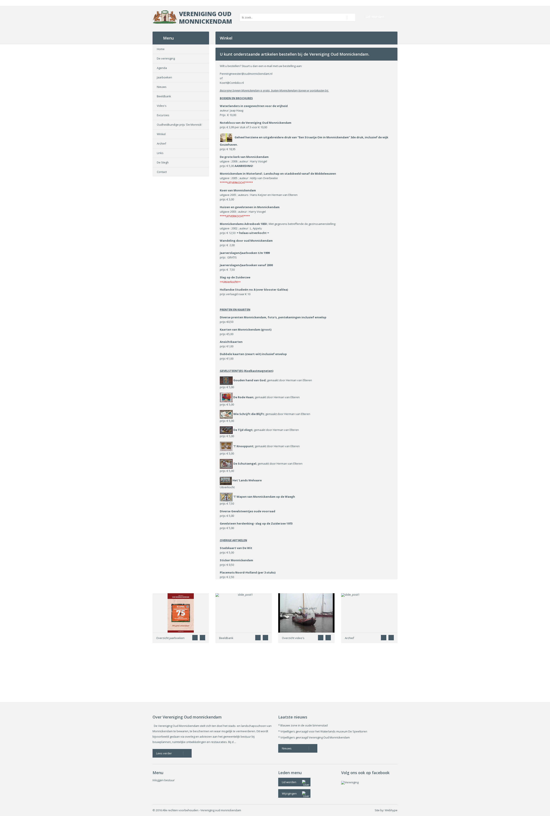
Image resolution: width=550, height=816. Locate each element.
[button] (202, 637)
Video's (162, 106)
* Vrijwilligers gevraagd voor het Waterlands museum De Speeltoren (322, 731)
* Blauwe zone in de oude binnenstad (303, 725)
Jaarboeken (164, 77)
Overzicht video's (293, 638)
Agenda (162, 68)
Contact (162, 172)
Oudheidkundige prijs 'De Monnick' (179, 125)
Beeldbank (164, 96)
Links (160, 153)
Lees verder (164, 753)
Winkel (161, 134)
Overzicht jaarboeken (170, 638)
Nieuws (162, 87)
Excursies (163, 115)
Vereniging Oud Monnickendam (205, 17)
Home (161, 49)
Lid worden (375, 16)
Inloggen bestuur (164, 780)
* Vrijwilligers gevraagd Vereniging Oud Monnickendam (314, 737)
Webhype (391, 810)
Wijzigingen (289, 793)
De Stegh (163, 162)
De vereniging (166, 58)
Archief (161, 143)
